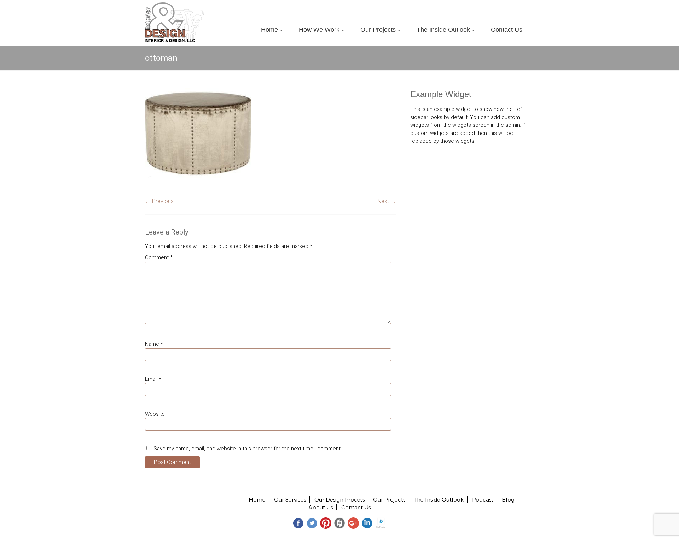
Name (154, 344)
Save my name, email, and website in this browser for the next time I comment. (247, 448)
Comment (159, 257)
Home (269, 29)
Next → (386, 201)
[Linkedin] (367, 522)
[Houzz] (339, 522)
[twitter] (312, 522)
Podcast (482, 499)
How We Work (319, 29)
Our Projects (378, 29)
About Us (320, 507)
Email (153, 379)
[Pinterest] (325, 522)
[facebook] (298, 522)
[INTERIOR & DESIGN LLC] (174, 6)
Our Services (290, 499)
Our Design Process (339, 499)
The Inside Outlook (443, 29)
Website (155, 414)
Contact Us (506, 29)
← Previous (159, 201)
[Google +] (353, 522)
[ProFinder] (381, 522)
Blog (508, 499)
